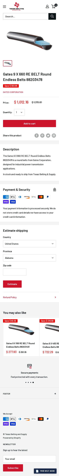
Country (7, 237)
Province (7, 251)
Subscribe (13, 467)
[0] (53, 6)
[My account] (47, 6)
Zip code (7, 265)
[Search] (52, 16)
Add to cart (29, 123)
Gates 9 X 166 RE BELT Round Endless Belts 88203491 (20, 345)
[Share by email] (54, 135)
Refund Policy (9, 297)
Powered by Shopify (12, 438)
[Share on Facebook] (36, 135)
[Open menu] (4, 6)
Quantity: (7, 112)
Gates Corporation (13, 92)
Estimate (12, 284)
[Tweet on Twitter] (48, 135)
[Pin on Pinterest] (42, 135)
